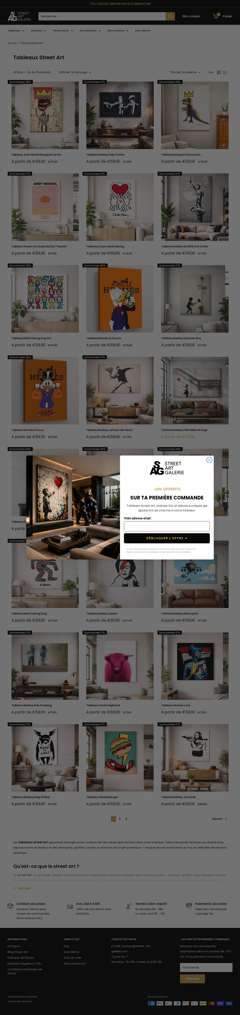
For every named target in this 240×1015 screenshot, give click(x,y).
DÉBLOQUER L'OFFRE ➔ (166, 538)
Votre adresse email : (138, 518)
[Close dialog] (209, 460)
